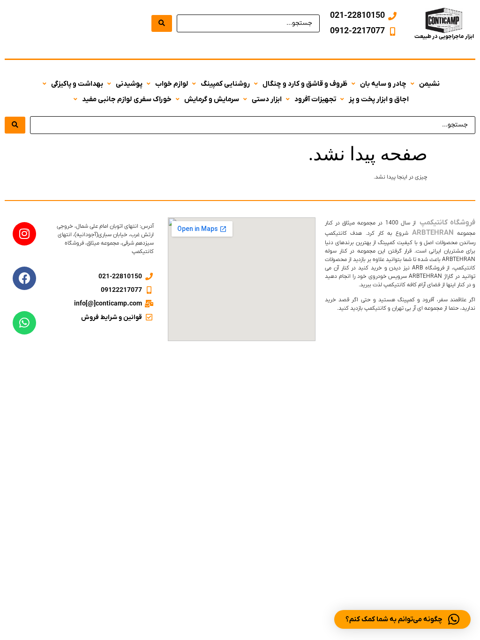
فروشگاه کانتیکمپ (446, 222)
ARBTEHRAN (433, 233)
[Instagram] (24, 234)
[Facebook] (24, 278)
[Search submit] (161, 23)
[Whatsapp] (24, 323)
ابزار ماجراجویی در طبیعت (444, 36)
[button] (424, 84)
